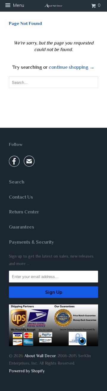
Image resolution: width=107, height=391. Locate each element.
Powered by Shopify (27, 370)
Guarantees (21, 227)
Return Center (24, 212)
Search (16, 182)
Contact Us (21, 197)
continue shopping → (72, 67)
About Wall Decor (40, 355)
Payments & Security (31, 242)
